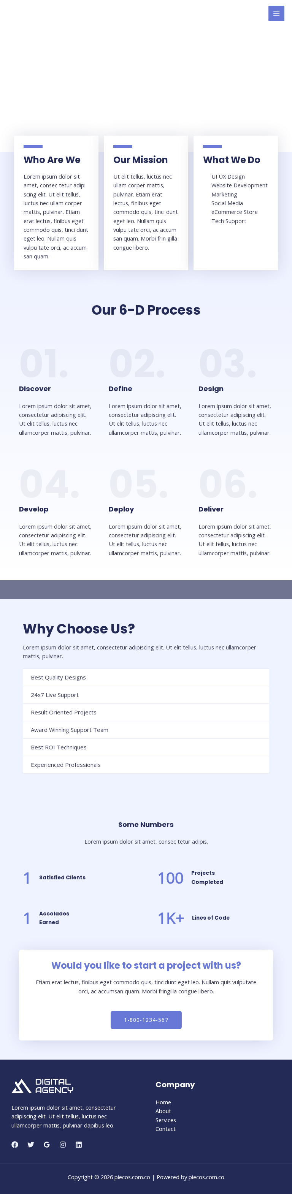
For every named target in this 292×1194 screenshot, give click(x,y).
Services (166, 1120)
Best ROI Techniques (59, 747)
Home (163, 1102)
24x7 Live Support (55, 694)
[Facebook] (14, 1144)
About (163, 1111)
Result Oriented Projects (64, 712)
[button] (146, 1020)
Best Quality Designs (58, 677)
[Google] (46, 1144)
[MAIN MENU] (276, 14)
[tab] (146, 677)
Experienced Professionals (66, 764)
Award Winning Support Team (69, 729)
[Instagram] (62, 1144)
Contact (166, 1128)
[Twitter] (30, 1144)
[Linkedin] (78, 1144)
